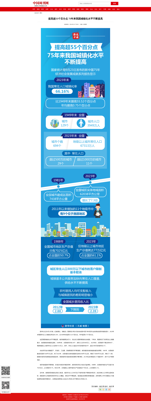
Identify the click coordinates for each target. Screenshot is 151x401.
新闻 (38, 9)
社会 (91, 9)
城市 (56, 9)
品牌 (47, 9)
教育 (69, 9)
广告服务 (75, 397)
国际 (87, 9)
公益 (113, 9)
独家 (78, 9)
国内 (82, 9)
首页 (34, 9)
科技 (64, 9)
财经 (42, 9)
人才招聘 (80, 397)
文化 (51, 9)
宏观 (104, 9)
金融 (109, 9)
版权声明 (85, 397)
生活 (60, 9)
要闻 (73, 9)
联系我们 (71, 397)
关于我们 (66, 397)
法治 (95, 9)
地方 (100, 9)
